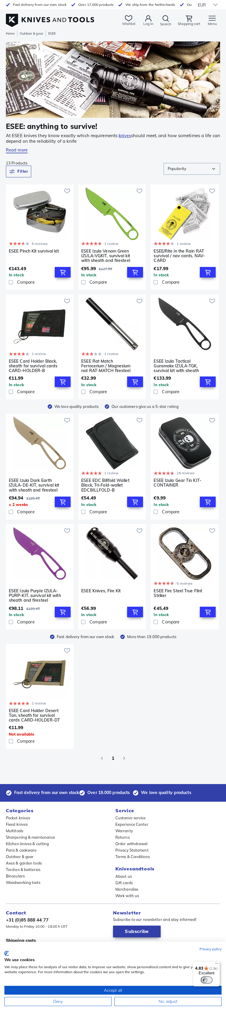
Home (10, 33)
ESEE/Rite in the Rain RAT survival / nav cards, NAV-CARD (179, 256)
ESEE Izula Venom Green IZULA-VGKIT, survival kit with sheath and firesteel (105, 256)
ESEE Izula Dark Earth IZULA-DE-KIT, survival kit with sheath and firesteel (34, 485)
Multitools (14, 830)
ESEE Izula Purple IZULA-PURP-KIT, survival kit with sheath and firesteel (35, 595)
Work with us (127, 895)
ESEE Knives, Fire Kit (101, 590)
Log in (148, 23)
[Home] (50, 17)
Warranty (124, 830)
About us (123, 876)
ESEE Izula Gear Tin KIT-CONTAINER (177, 483)
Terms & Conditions (132, 856)
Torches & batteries (23, 869)
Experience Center (131, 824)
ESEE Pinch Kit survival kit (34, 251)
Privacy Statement (132, 850)
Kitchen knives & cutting (27, 843)
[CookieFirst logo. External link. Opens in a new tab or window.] (6, 953)
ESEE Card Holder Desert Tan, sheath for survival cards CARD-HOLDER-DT (34, 715)
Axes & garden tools (24, 863)
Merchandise (126, 889)
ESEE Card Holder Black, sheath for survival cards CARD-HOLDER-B (33, 366)
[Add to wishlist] (67, 190)
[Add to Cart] (63, 272)
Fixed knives (17, 824)
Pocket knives (18, 817)
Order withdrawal (131, 843)
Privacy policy (211, 949)
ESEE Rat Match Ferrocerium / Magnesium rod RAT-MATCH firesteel (105, 366)
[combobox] (192, 169)
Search (165, 24)
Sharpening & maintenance (30, 837)
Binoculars (15, 876)
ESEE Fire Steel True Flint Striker (178, 593)
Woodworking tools (23, 882)
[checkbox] (11, 282)
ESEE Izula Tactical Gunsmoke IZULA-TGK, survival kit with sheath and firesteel (176, 366)
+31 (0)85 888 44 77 (27, 920)
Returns (122, 837)
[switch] (206, 979)
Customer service (130, 817)
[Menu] (216, 964)
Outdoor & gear (31, 33)
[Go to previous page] (102, 758)
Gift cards (124, 882)
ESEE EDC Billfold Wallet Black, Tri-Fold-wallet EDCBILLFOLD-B (105, 485)
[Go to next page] (124, 758)
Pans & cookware (21, 850)
